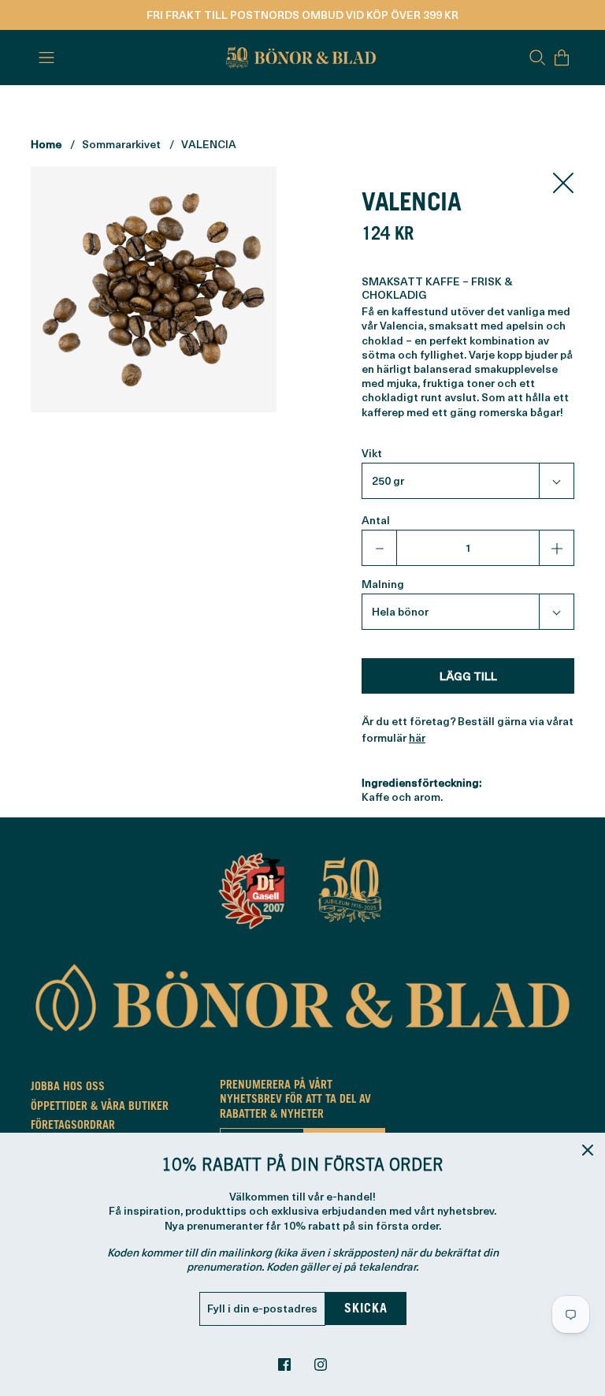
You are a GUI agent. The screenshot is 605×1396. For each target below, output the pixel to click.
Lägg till (468, 676)
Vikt (372, 453)
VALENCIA (208, 144)
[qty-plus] (556, 547)
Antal (376, 520)
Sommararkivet (121, 144)
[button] (468, 481)
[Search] (537, 57)
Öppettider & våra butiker (100, 1107)
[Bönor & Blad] (299, 57)
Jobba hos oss (68, 1087)
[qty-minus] (379, 547)
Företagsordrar (73, 1126)
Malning (383, 584)
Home (46, 144)
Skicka (366, 1309)
